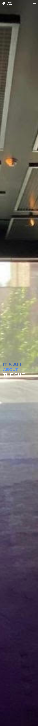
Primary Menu (34, 3)
